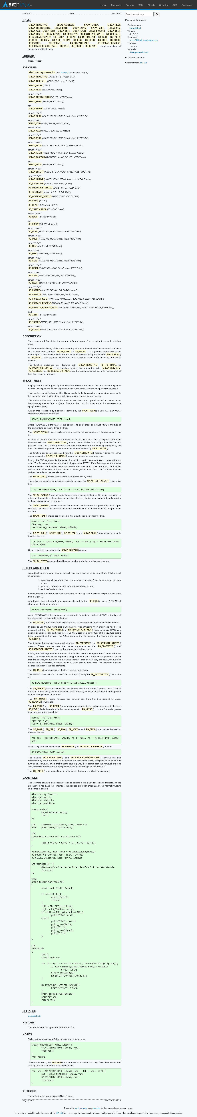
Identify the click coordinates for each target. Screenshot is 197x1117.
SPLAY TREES (31, 380)
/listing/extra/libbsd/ (139, 52)
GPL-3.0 (59, 1113)
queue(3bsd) (34, 1016)
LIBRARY (28, 55)
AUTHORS (29, 1091)
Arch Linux (17, 5)
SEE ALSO (29, 1011)
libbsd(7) (65, 72)
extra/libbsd (135, 28)
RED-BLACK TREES (35, 568)
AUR (175, 5)
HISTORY (28, 1022)
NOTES (27, 1034)
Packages (116, 5)
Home (104, 5)
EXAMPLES (30, 777)
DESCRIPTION (31, 336)
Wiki (141, 5)
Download (187, 5)
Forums (130, 5)
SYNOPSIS (29, 67)
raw (145, 62)
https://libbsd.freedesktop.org (144, 40)
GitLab (151, 5)
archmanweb (80, 1108)
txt (141, 62)
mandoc (96, 1108)
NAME (26, 19)
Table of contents (136, 57)
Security (163, 5)
